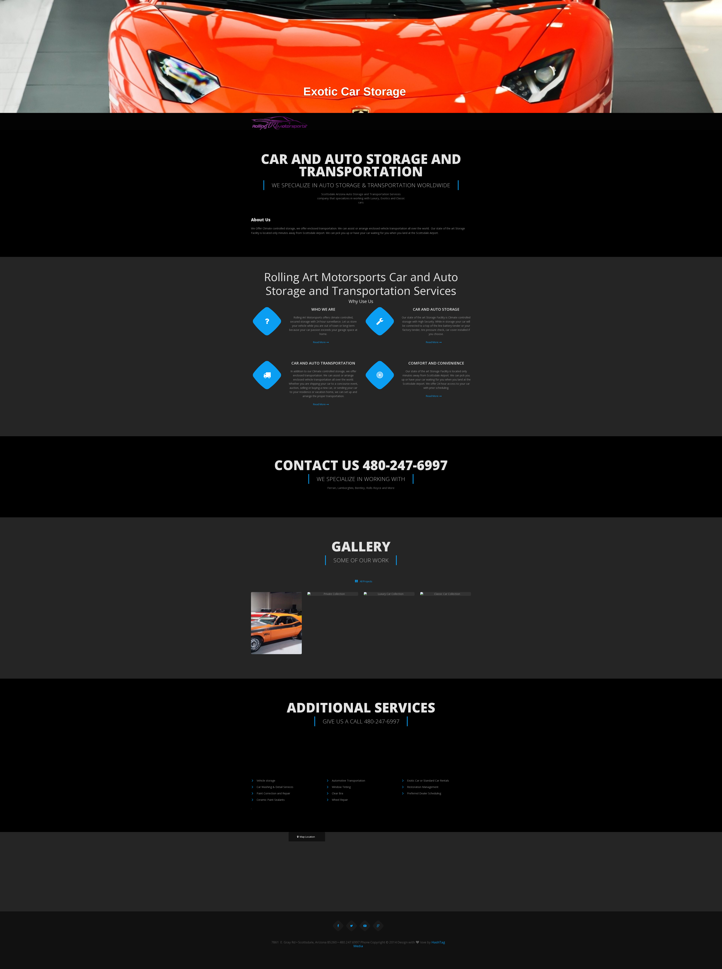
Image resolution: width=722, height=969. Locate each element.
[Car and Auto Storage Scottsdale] (279, 123)
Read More (319, 342)
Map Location (307, 836)
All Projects (365, 581)
